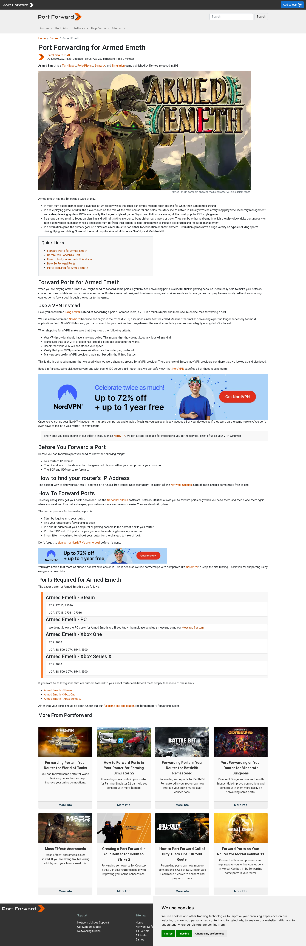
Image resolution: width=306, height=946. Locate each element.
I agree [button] (168, 933)
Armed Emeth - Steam (58, 690)
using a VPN (72, 312)
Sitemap (109, 4)
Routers (49, 4)
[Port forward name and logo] (18, 4)
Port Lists (62, 4)
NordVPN (75, 319)
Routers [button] (45, 28)
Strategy (99, 65)
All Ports (141, 935)
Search (261, 16)
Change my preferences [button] (209, 933)
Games (54, 38)
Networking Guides (89, 931)
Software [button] (79, 28)
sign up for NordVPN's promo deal (79, 542)
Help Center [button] (99, 28)
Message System (193, 627)
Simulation (118, 65)
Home (42, 38)
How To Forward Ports (61, 263)
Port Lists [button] (62, 28)
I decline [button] (184, 933)
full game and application (119, 706)
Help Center (94, 4)
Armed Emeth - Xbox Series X (62, 698)
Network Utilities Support (93, 922)
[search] (119, 4)
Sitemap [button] (117, 28)
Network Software (147, 926)
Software (78, 4)
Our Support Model (89, 926)
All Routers (142, 931)
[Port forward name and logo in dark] (60, 16)
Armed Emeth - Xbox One (59, 694)
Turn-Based (69, 65)
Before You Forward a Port (63, 255)
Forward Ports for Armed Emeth (67, 250)
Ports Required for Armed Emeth (67, 267)
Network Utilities (181, 485)
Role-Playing (85, 65)
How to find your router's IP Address (69, 259)
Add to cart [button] (290, 4)
